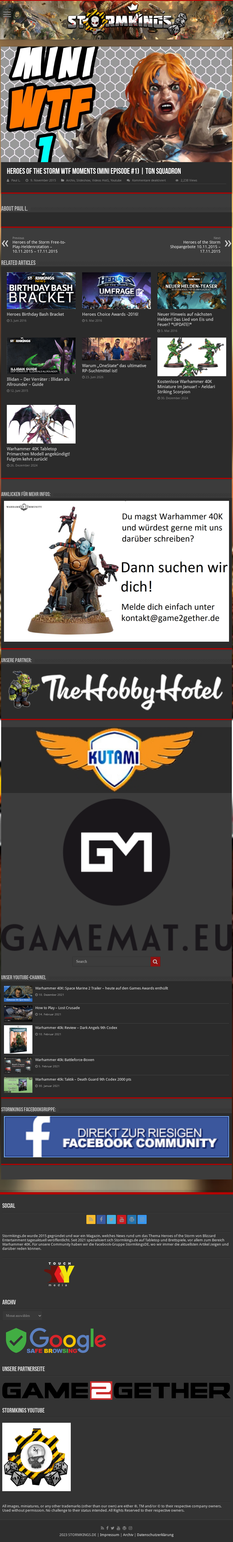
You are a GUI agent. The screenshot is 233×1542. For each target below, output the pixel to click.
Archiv (70, 180)
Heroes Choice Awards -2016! (110, 314)
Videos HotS (100, 180)
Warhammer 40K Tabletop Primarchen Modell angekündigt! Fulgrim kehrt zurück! (38, 454)
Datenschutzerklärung (155, 1535)
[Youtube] (121, 1219)
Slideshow (83, 180)
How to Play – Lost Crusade (57, 1008)
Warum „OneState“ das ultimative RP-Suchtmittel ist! (114, 368)
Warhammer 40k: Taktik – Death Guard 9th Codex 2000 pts (83, 1079)
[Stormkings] (116, 20)
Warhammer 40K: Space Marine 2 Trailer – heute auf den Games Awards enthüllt (101, 988)
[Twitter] (111, 1219)
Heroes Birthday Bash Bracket (35, 314)
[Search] (155, 961)
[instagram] (142, 1219)
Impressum (109, 1535)
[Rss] (90, 1219)
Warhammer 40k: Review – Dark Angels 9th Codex (76, 1028)
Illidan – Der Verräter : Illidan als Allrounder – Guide (38, 382)
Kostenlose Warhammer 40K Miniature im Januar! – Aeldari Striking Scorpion (186, 386)
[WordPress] (131, 1219)
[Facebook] (101, 1219)
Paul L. (15, 180)
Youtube (116, 180)
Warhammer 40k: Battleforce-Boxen (64, 1060)
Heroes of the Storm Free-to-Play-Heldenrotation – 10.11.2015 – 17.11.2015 (39, 245)
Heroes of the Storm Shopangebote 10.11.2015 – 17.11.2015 (195, 245)
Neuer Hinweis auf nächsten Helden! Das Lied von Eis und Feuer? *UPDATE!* (185, 319)
